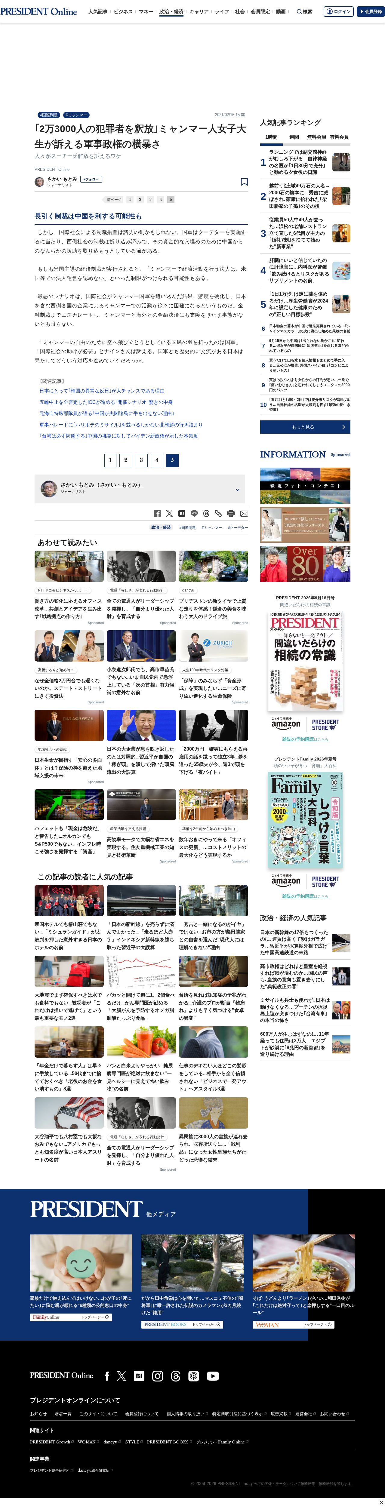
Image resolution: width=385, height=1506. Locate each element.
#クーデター (238, 528)
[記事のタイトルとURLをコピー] (218, 513)
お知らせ (38, 1413)
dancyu (110, 1442)
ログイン (342, 11)
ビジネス (123, 11)
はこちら (305, 739)
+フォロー (91, 179)
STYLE (132, 1442)
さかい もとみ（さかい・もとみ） (101, 485)
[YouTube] (213, 1376)
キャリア (199, 11)
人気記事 (98, 11)
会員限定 (260, 11)
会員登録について (142, 1413)
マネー (146, 11)
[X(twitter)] (121, 1376)
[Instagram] (157, 1376)
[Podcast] (193, 1376)
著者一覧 (63, 1413)
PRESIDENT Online (52, 169)
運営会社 (303, 1413)
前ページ (114, 200)
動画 (281, 11)
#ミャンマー (76, 115)
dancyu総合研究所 (93, 1470)
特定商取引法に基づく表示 (237, 1413)
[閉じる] (381, 1502)
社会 (240, 11)
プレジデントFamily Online (220, 1442)
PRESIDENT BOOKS (168, 1442)
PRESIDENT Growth (50, 1442)
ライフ (222, 11)
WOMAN (87, 1442)
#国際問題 (49, 115)
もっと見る (303, 426)
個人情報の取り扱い (186, 1413)
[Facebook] (107, 1376)
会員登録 (373, 11)
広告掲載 (279, 1413)
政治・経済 (171, 11)
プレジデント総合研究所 (50, 1470)
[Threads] (175, 1376)
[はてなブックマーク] (139, 1376)
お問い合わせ (332, 1413)
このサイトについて (98, 1413)
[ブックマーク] (244, 182)
